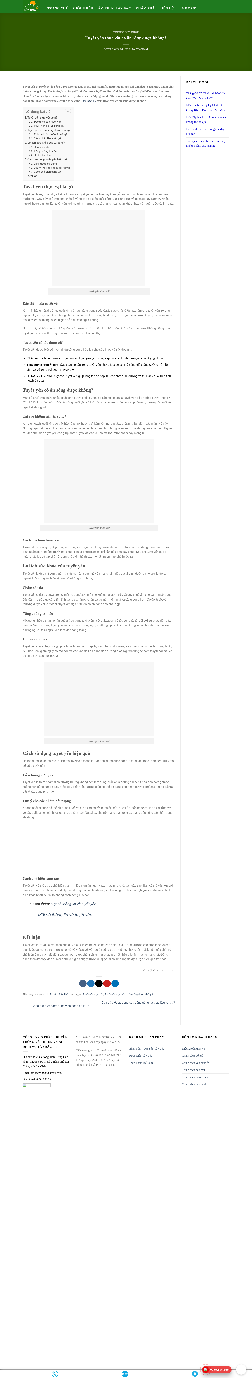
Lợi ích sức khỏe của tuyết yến (46, 142)
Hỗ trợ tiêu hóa (42, 155)
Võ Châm (142, 49)
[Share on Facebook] (83, 983)
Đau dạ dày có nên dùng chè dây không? (205, 132)
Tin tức (118, 32)
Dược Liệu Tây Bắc (140, 1055)
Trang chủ (57, 8)
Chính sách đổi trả (192, 1055)
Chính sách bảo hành (194, 1084)
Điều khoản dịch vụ (193, 1048)
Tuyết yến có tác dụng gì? (49, 125)
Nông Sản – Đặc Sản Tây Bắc (146, 1048)
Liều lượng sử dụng (45, 163)
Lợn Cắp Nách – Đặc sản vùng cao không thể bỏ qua (206, 120)
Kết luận (32, 175)
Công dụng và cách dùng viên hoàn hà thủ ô (60, 1005)
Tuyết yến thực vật (93, 994)
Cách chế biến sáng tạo (48, 171)
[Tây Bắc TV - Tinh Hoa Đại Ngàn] (32, 6)
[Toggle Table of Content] (66, 112)
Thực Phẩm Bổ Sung (141, 1062)
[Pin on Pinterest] (107, 983)
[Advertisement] (99, 849)
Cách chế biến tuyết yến (48, 138)
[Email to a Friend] (99, 983)
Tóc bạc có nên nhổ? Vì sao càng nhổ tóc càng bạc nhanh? (205, 143)
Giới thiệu (83, 8)
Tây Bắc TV (88, 100)
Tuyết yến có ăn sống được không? (48, 130)
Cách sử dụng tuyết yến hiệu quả (47, 159)
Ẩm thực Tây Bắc (114, 8)
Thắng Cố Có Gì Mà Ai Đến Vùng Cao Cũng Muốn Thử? (206, 96)
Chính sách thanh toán (195, 1077)
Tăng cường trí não (45, 151)
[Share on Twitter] (91, 983)
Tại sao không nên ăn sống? (50, 134)
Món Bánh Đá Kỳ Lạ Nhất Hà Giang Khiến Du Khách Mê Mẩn (205, 108)
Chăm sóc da (41, 147)
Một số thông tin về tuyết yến (73, 904)
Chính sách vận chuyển (195, 1062)
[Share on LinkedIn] (115, 983)
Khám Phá (145, 8)
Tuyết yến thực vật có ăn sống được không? (129, 994)
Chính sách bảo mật (193, 1069)
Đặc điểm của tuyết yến (47, 121)
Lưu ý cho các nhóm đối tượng (52, 167)
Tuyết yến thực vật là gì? (42, 117)
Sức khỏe (132, 32)
